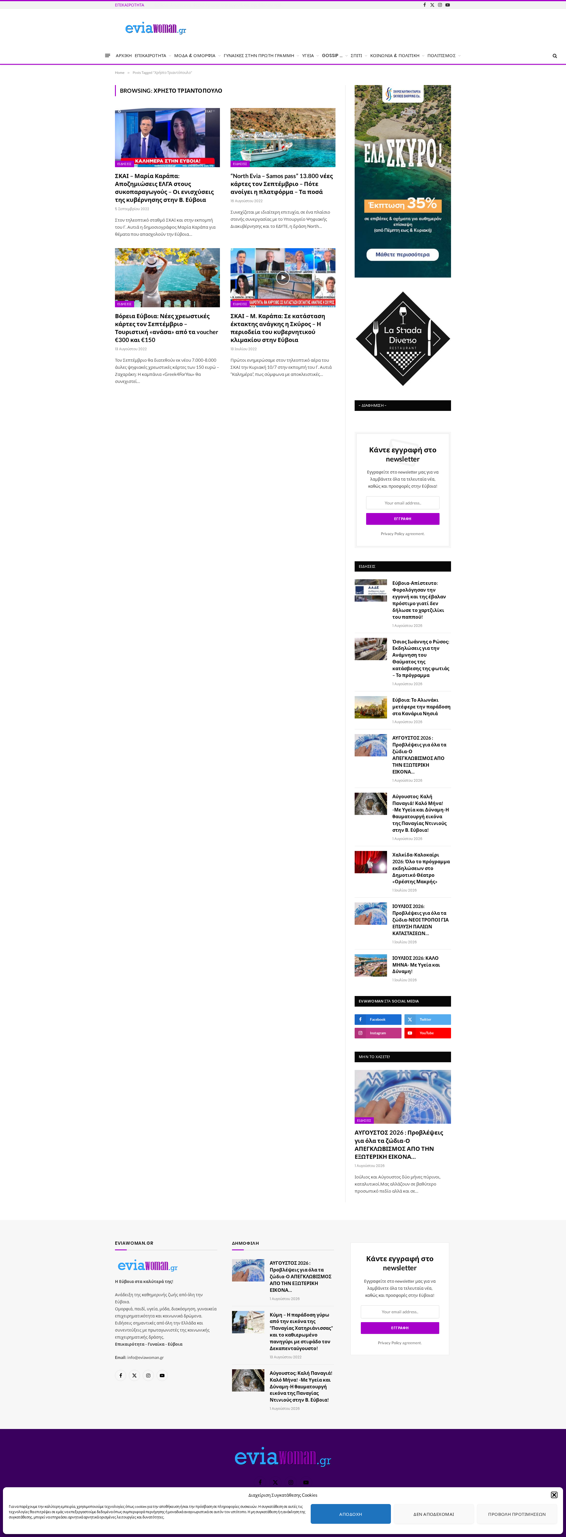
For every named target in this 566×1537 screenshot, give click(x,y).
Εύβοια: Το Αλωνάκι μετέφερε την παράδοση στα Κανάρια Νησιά (421, 706)
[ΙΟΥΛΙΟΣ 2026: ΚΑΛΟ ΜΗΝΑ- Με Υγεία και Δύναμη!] (371, 965)
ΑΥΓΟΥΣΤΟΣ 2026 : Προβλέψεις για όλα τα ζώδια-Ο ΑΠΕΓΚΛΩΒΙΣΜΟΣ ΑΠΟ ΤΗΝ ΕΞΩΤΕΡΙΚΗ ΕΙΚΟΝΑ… (419, 754)
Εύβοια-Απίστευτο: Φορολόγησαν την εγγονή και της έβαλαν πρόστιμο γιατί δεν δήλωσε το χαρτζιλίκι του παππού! (419, 599)
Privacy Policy (392, 534)
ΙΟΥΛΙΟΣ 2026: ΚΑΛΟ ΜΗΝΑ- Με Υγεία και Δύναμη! (416, 964)
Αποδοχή (350, 1514)
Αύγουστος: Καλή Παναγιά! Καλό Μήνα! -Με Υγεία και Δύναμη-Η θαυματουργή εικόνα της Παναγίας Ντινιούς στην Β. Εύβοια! (420, 813)
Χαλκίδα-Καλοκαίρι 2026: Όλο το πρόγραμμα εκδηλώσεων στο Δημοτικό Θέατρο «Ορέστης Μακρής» (421, 868)
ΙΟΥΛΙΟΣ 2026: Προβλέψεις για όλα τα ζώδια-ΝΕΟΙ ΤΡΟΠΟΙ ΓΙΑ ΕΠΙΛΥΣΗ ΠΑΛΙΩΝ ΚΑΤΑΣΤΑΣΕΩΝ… (420, 919)
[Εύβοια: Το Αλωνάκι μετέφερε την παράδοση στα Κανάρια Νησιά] (371, 707)
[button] (554, 1495)
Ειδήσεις (124, 164)
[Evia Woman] (155, 28)
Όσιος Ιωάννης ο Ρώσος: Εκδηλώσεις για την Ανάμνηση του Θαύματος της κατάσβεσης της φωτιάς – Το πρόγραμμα (220, 4)
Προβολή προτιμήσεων (517, 1514)
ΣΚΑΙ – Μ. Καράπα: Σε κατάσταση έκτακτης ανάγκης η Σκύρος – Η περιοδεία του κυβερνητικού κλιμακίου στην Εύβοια (278, 327)
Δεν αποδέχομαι (434, 1514)
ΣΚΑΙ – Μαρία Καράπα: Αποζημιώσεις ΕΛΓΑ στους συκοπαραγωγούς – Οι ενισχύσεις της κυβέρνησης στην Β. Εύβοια (164, 187)
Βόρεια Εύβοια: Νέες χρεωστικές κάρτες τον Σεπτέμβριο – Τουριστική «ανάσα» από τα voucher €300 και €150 (166, 327)
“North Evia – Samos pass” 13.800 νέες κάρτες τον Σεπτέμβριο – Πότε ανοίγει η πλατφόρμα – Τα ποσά (282, 183)
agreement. (403, 534)
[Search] (554, 55)
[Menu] (107, 55)
